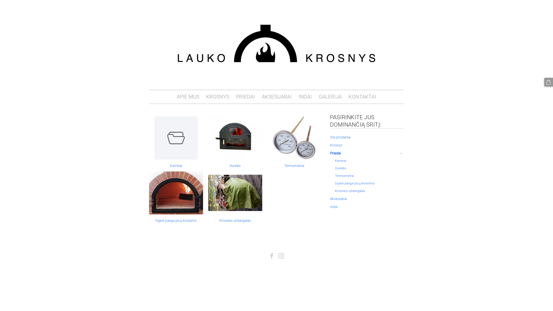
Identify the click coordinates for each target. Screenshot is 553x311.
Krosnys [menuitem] (336, 145)
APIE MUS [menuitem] (188, 97)
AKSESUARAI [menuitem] (277, 97)
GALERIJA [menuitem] (330, 97)
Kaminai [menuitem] (340, 161)
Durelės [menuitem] (340, 168)
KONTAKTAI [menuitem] (362, 97)
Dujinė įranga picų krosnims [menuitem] (355, 183)
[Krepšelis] (548, 82)
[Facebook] (271, 256)
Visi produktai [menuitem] (340, 137)
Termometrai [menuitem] (344, 176)
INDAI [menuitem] (305, 97)
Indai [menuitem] (333, 207)
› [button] (401, 153)
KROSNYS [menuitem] (217, 97)
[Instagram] (281, 256)
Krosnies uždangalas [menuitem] (350, 191)
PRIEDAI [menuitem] (245, 97)
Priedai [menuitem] (335, 153)
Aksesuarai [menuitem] (338, 199)
